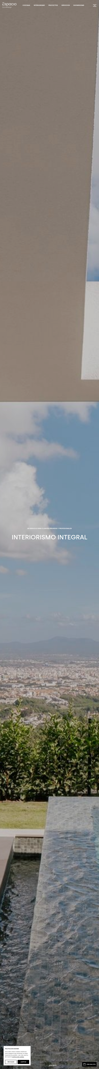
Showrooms (78, 5)
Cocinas (26, 5)
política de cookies (18, 1057)
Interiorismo (39, 5)
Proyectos (53, 5)
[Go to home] (9, 5)
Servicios (65, 5)
